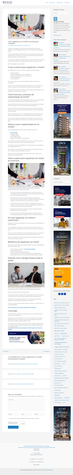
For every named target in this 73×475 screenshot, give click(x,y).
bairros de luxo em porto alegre (60, 328)
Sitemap (49, 447)
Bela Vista (56, 333)
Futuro (63, 363)
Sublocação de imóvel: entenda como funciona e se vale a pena (25, 363)
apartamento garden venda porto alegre (60, 311)
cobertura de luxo (65, 336)
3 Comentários (11, 45)
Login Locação (45, 447)
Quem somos (67, 2)
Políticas (53, 447)
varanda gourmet (57, 402)
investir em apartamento (59, 373)
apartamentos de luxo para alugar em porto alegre (61, 320)
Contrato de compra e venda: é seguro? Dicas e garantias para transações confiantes (62, 92)
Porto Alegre (57, 390)
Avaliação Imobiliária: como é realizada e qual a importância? (62, 58)
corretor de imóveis (58, 358)
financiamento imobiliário (30, 249)
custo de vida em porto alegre (60, 361)
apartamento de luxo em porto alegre (61, 305)
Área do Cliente (39, 447)
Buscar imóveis (60, 2)
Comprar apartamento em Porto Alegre (61, 343)
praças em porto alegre (59, 392)
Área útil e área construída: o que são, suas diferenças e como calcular (62, 80)
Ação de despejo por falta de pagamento (61, 323)
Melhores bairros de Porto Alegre (61, 378)
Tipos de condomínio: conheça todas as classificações (23, 374)
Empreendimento (57, 363)
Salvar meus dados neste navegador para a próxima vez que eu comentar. (24, 418)
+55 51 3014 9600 (36, 453)
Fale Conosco (52, 2)
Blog (38, 446)
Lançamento (64, 375)
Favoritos (35, 446)
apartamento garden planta (59, 307)
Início (47, 2)
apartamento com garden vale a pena (61, 302)
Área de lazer (61, 42)
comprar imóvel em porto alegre (60, 351)
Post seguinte (46, 351)
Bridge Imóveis (63, 333)
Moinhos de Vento (57, 382)
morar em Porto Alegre (58, 385)
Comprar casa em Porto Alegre (62, 346)
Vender (31, 446)
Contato (27, 447)
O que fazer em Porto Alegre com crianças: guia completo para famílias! (62, 46)
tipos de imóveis (14, 132)
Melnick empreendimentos (59, 380)
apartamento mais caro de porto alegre (60, 314)
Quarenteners (57, 395)
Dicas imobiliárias (18, 45)
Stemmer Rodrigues (58, 397)
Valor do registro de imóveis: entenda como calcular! (22, 384)
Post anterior (5, 351)
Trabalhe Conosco (21, 447)
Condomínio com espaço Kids (59, 356)
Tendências (66, 397)
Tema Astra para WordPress (47, 469)
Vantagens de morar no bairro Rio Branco (61, 400)
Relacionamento (32, 447)
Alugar (29, 446)
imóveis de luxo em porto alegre (60, 370)
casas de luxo (57, 336)
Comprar (25, 446)
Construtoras (46, 446)
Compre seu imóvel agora (58, 354)
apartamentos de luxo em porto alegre (62, 317)
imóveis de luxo (57, 368)
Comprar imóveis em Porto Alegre (61, 349)
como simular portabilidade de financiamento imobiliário (60, 339)
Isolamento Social (57, 375)
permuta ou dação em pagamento (61, 387)
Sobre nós (42, 446)
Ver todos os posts (57, 35)
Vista (64, 402)
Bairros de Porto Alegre (59, 330)
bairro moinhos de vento (59, 325)
